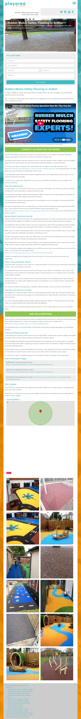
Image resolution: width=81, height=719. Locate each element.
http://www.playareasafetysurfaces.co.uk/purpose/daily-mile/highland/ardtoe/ (32, 168)
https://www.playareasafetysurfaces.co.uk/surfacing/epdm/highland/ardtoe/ (29, 364)
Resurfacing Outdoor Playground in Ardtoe (19, 713)
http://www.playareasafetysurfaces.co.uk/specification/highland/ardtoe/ (30, 211)
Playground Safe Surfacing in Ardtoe (19, 703)
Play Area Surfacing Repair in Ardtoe (17, 717)
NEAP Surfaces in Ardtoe (15, 707)
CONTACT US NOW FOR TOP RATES (40, 149)
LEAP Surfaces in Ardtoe (15, 705)
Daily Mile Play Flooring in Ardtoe (18, 699)
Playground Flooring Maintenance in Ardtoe (19, 715)
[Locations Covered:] (5, 3)
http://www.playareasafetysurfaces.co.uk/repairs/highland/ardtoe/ (28, 323)
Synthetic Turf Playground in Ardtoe (19, 693)
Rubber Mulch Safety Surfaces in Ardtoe (20, 691)
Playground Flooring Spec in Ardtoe (17, 711)
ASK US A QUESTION (40, 314)
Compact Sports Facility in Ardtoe (18, 709)
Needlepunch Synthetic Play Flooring (19, 695)
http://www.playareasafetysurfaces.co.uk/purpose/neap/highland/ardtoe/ (30, 253)
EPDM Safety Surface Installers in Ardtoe (20, 689)
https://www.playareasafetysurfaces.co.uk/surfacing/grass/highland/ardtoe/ (29, 372)
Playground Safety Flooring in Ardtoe (17, 685)
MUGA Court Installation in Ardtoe (18, 701)
